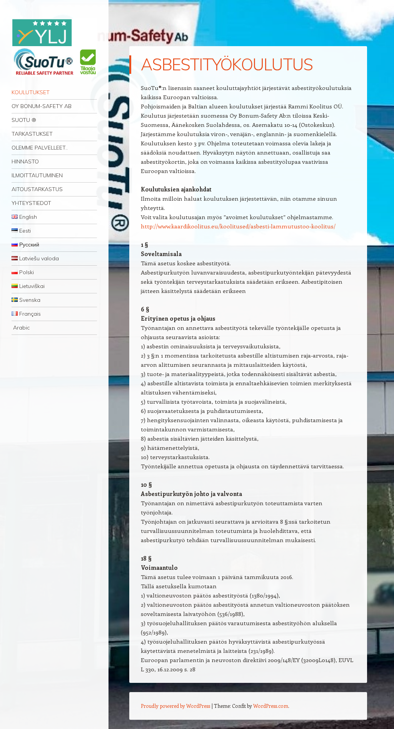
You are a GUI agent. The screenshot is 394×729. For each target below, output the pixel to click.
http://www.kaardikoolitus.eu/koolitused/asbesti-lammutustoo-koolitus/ (238, 226)
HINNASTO (25, 161)
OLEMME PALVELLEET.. (40, 147)
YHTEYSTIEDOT (31, 203)
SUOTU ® (24, 120)
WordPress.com (270, 705)
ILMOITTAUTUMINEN (37, 175)
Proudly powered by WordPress (175, 705)
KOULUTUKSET (31, 92)
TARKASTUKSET (32, 133)
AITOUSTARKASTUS (37, 189)
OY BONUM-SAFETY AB (42, 106)
